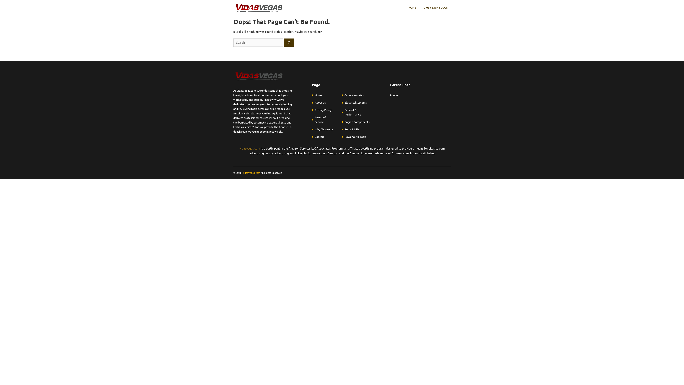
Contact (319, 136)
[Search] (289, 42)
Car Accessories (354, 95)
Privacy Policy (323, 110)
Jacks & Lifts (351, 129)
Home (412, 7)
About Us (320, 102)
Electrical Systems (355, 102)
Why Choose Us (324, 129)
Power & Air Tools (435, 7)
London (394, 95)
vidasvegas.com (249, 148)
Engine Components (357, 122)
